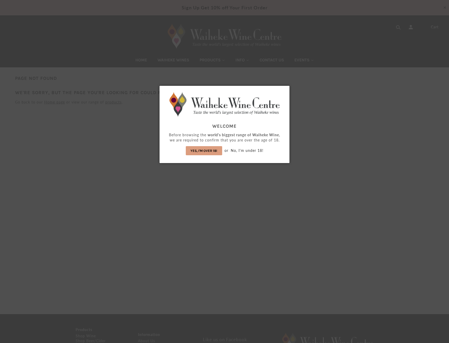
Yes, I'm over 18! (203, 151)
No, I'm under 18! (247, 150)
